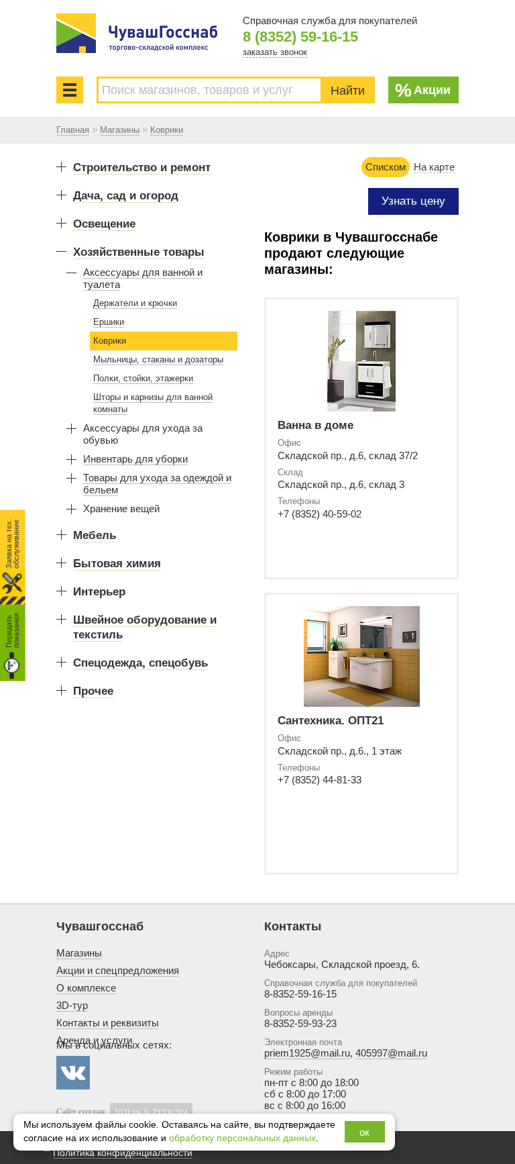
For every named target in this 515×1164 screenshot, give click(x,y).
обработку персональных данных (242, 1138)
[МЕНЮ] (69, 90)
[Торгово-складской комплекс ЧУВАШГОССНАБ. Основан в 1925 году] (136, 33)
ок (364, 1132)
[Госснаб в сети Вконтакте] (73, 1072)
